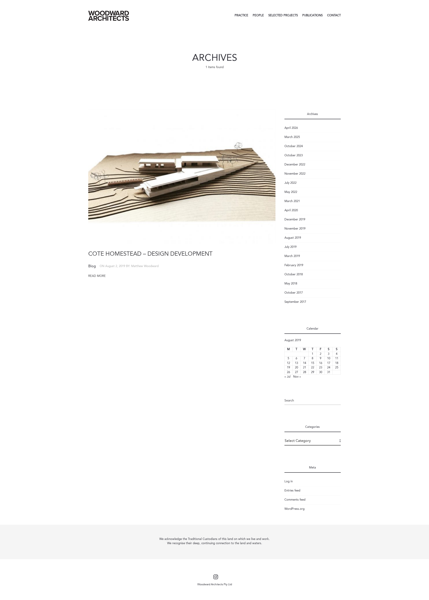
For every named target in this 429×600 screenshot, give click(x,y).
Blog (92, 266)
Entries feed (292, 490)
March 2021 (292, 201)
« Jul (287, 376)
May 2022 (290, 192)
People (258, 15)
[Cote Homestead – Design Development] (181, 176)
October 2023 (293, 155)
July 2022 (290, 183)
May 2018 (290, 283)
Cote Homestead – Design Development (150, 254)
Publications (312, 15)
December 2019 (294, 219)
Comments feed (294, 499)
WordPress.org (294, 509)
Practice (241, 15)
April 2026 (291, 128)
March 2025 (292, 137)
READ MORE (97, 276)
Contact (334, 15)
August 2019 (292, 237)
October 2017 (293, 292)
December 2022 (294, 164)
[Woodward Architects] (108, 15)
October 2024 (293, 146)
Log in (288, 481)
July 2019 (290, 247)
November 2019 (294, 228)
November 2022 (294, 173)
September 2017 (295, 302)
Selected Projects (283, 15)
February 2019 (293, 265)
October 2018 (293, 274)
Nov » (297, 376)
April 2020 (291, 210)
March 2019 (292, 256)
